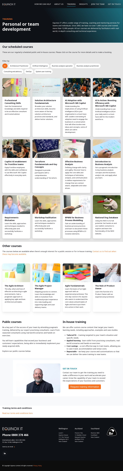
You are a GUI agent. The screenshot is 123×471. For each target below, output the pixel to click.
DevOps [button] (29, 71)
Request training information (84, 386)
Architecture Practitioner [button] (19, 66)
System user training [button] (43, 71)
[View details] (4, 453)
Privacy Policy (37, 466)
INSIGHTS (83, 4)
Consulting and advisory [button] (13, 71)
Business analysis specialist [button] (62, 66)
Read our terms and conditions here (17, 413)
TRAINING (71, 4)
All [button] (5, 66)
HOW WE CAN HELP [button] (42, 4)
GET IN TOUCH (114, 4)
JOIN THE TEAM (97, 4)
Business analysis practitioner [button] (88, 66)
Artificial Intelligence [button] (40, 66)
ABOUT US (58, 4)
